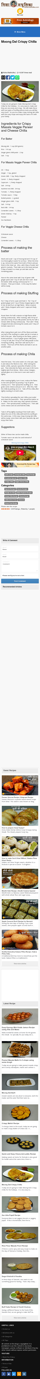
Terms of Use (7, 1363)
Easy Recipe (31, 475)
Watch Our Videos (9, 1357)
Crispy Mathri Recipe (10, 1123)
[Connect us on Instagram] (24, 1374)
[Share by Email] (3, 77)
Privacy (5, 1367)
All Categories (7, 1336)
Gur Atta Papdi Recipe (11, 1215)
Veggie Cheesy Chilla (21, 482)
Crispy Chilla (9, 482)
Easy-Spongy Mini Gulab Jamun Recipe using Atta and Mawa (18, 1028)
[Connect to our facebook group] (9, 1374)
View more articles (20, 964)
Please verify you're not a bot (13, 575)
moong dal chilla (20, 475)
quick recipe (9, 475)
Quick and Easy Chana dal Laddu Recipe (19, 1154)
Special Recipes (10, 489)
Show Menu (21, 32)
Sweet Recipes (9, 770)
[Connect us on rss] (19, 1374)
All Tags (5, 1340)
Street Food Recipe (11, 503)
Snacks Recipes (22, 489)
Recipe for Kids (10, 493)
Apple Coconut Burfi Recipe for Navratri (17, 921)
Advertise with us (8, 1333)
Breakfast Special (10, 478)
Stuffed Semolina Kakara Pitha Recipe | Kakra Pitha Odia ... (19, 953)
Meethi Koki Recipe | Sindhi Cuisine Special (18, 891)
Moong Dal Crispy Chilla (20, 443)
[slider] (5, 509)
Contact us (6, 1329)
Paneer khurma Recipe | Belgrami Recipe (17, 797)
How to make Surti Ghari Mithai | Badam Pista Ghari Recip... (19, 859)
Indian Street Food (10, 500)
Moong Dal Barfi (8, 1093)
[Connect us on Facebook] (4, 1374)
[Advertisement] (20, 53)
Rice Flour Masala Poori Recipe (15, 1246)
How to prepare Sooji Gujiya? (13, 828)
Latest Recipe (9, 1003)
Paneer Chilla (22, 478)
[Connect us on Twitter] (14, 1374)
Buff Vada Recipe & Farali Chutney (16, 1307)
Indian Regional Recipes (24, 493)
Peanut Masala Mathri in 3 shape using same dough (18, 1061)
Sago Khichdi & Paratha (12, 1276)
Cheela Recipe (24, 496)
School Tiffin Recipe (11, 496)
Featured (21, 500)
